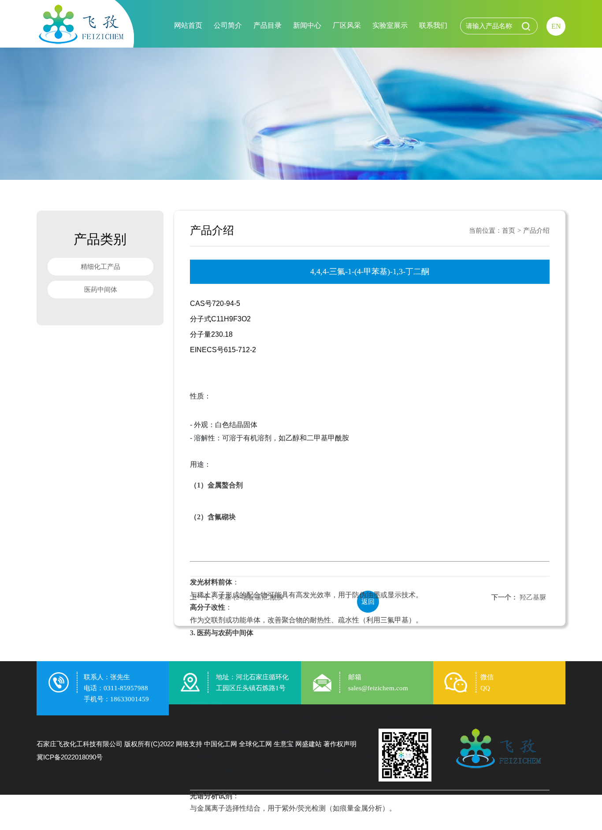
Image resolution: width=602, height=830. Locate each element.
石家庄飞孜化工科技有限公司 (80, 744)
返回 (368, 601)
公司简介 (228, 25)
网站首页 (188, 25)
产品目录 (267, 25)
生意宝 (284, 744)
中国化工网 (220, 744)
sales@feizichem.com (378, 688)
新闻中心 (307, 25)
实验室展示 (390, 25)
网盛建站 (308, 744)
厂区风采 (347, 25)
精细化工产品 (100, 266)
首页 (508, 230)
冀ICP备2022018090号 (70, 757)
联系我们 (433, 25)
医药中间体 (100, 289)
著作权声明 (340, 744)
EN (556, 26)
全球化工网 (255, 744)
